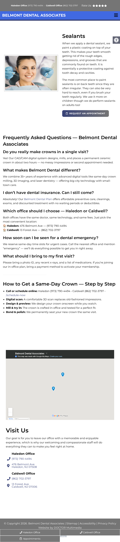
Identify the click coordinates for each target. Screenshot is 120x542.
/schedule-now (15, 295)
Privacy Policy (107, 523)
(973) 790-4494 (35, 5)
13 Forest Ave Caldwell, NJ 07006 (24, 485)
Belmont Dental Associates (34, 15)
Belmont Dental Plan (38, 199)
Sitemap (71, 523)
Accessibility (88, 523)
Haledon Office (19, 5)
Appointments (31, 538)
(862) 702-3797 (70, 5)
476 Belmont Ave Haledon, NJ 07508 (24, 465)
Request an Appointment (87, 113)
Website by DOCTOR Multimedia (60, 527)
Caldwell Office (54, 5)
